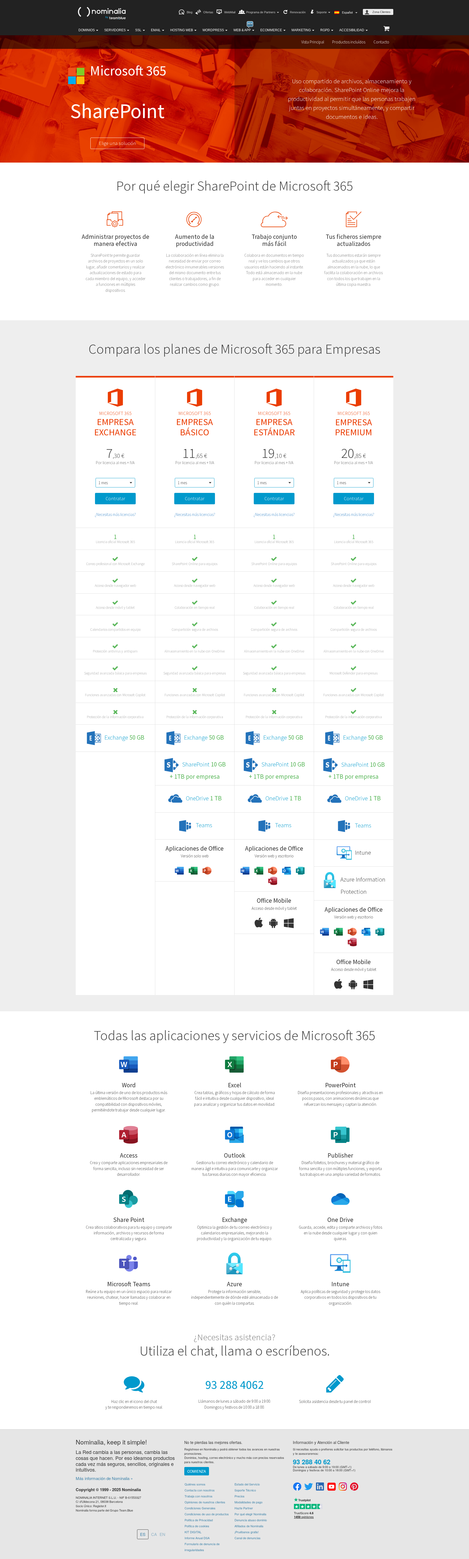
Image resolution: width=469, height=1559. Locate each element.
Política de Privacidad (199, 1520)
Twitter (308, 1486)
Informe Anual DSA (197, 1538)
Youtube (331, 1486)
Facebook (297, 1486)
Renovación (298, 12)
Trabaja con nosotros (199, 1496)
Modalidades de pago (248, 1502)
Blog (189, 12)
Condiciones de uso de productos (207, 1514)
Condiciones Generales (200, 1508)
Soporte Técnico (245, 1490)
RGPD (325, 30)
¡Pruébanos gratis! (246, 1532)
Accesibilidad (352, 30)
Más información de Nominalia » (104, 1478)
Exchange (124, 737)
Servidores (115, 30)
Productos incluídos (348, 42)
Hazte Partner (243, 1508)
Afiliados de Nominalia (248, 1526)
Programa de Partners (261, 12)
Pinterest (354, 1486)
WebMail (229, 12)
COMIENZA (196, 1471)
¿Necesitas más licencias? (115, 514)
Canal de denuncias (247, 1538)
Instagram (342, 1486)
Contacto (381, 42)
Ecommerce (271, 30)
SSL (138, 30)
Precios (239, 1496)
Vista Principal (312, 42)
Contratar (115, 498)
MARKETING (301, 30)
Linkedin (320, 1486)
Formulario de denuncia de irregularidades (202, 1547)
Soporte (322, 12)
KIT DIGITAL (193, 1532)
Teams (204, 825)
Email (156, 30)
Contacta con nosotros (200, 1490)
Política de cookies (197, 1526)
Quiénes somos (195, 1484)
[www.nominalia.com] (101, 12)
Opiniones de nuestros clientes (205, 1502)
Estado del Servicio (247, 1484)
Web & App (242, 30)
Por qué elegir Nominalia (250, 1514)
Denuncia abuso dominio (250, 1520)
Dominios (87, 30)
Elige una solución (117, 143)
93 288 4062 (234, 1384)
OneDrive (204, 798)
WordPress (213, 30)
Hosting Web (182, 30)
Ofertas (208, 12)
